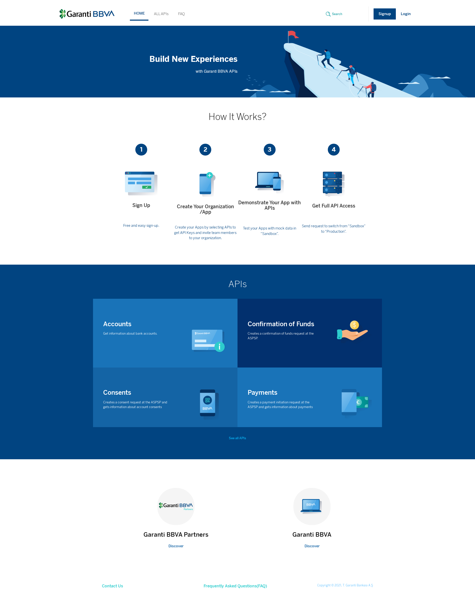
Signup (385, 14)
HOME (139, 13)
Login (406, 14)
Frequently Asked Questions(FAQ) (235, 586)
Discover (176, 546)
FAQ (181, 14)
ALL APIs (161, 14)
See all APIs (237, 438)
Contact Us (112, 586)
